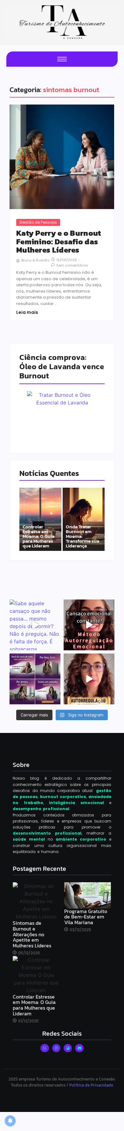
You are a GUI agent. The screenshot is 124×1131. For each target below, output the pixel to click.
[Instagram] (56, 1048)
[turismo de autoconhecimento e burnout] (62, 21)
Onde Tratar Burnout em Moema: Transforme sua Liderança (82, 536)
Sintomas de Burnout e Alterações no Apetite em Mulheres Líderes (32, 934)
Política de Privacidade (91, 1085)
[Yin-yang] (68, 1048)
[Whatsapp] (44, 1048)
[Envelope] (79, 1048)
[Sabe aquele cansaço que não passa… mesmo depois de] (35, 624)
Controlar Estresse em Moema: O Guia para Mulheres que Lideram (38, 536)
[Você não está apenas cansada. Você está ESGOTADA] (89, 679)
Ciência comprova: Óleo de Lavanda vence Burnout (61, 366)
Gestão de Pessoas (38, 222)
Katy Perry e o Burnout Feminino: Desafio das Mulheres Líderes (58, 241)
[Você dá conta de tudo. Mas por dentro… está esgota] (35, 679)
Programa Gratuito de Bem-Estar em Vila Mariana (85, 917)
